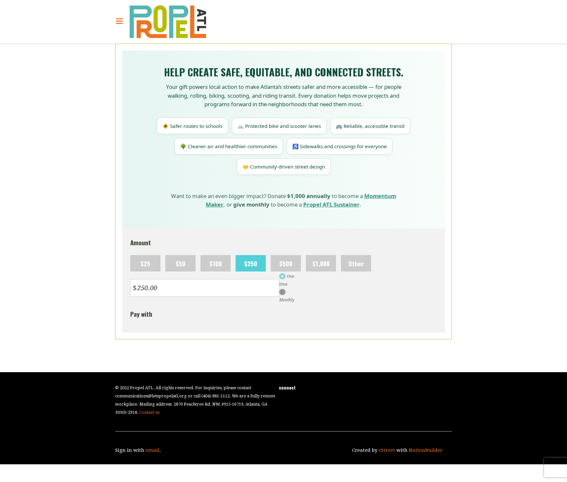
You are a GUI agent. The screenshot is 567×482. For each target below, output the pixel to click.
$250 (250, 263)
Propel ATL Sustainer (331, 204)
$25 (145, 263)
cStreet (387, 450)
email (152, 450)
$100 (215, 263)
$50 (180, 263)
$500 (285, 263)
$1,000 (321, 263)
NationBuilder (426, 450)
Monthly (286, 300)
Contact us (149, 412)
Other (356, 263)
